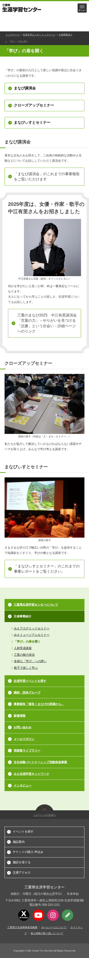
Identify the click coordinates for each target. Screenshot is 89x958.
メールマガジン (24, 739)
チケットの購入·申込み (28, 852)
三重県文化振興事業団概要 (22, 927)
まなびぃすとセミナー (32, 122)
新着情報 (20, 715)
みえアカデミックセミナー (32, 628)
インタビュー (22, 785)
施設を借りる (22, 862)
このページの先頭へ (44, 815)
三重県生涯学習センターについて (36, 604)
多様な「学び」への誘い (30, 661)
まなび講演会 (25, 88)
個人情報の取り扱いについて (47, 933)
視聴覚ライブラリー (27, 750)
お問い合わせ (22, 727)
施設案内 (19, 842)
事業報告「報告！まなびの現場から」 (39, 704)
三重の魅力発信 (24, 654)
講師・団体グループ (27, 692)
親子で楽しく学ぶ (26, 668)
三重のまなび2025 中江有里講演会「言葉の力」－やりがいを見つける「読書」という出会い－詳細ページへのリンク (47, 323)
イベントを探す (23, 831)
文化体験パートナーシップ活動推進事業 (40, 762)
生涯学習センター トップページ (39, 34)
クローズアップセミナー (34, 105)
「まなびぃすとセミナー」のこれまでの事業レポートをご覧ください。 (47, 568)
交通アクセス (22, 872)
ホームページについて (53, 927)
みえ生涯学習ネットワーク (31, 774)
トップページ (12, 34)
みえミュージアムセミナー (32, 635)
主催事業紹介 (65, 34)
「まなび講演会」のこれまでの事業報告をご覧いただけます (47, 176)
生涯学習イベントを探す (30, 681)
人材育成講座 (23, 648)
